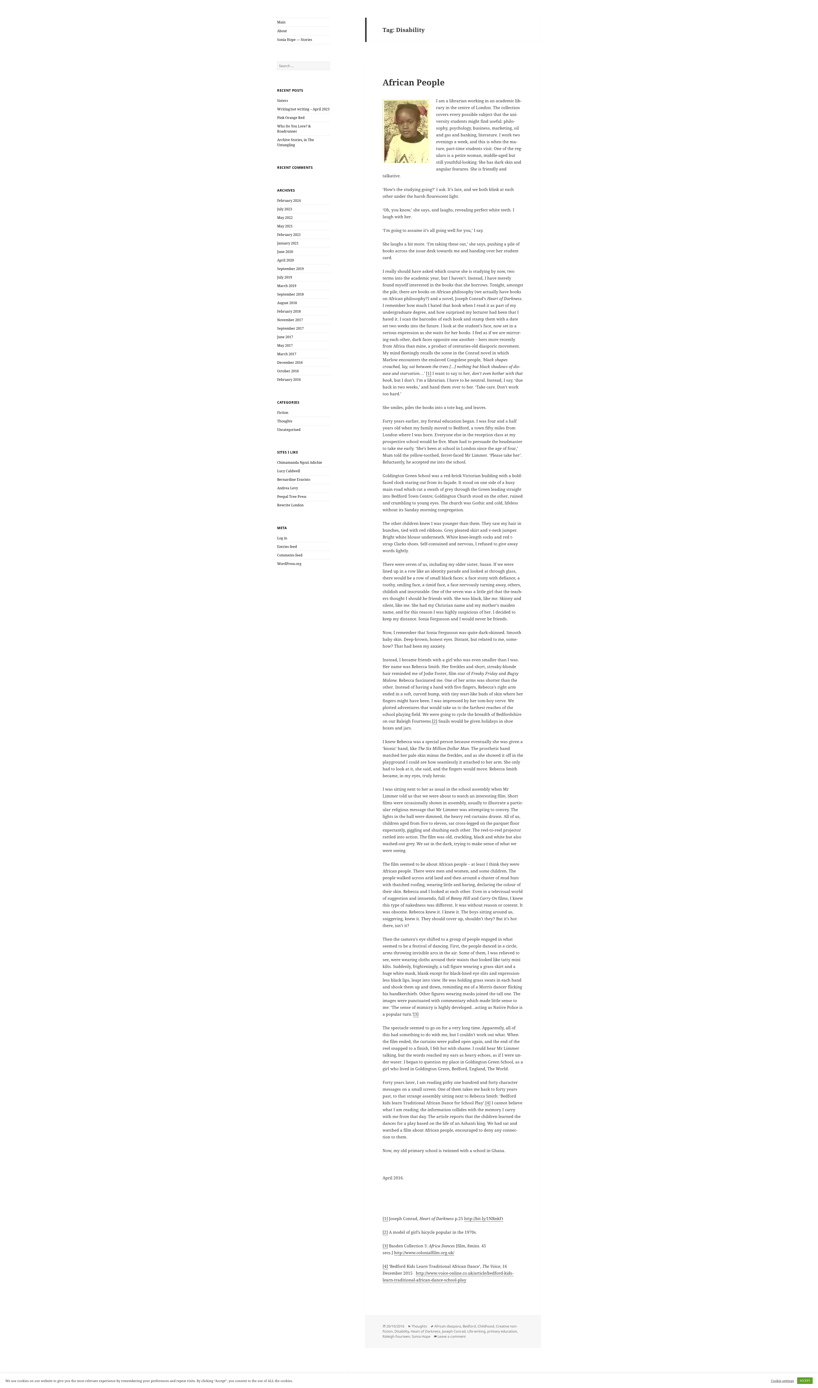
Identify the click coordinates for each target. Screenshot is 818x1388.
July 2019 (284, 277)
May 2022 (285, 217)
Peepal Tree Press (291, 496)
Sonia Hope (421, 1336)
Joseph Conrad (454, 1331)
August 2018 (287, 302)
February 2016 (289, 379)
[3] (416, 1014)
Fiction (282, 412)
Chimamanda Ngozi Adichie (299, 462)
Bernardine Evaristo (293, 479)
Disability (402, 1331)
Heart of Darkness (425, 1331)
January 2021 (288, 243)
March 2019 (286, 285)
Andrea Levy (287, 488)
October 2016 (288, 371)
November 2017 (290, 320)
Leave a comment (452, 1336)
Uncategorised (289, 429)
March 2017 (286, 354)
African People (414, 82)
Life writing (476, 1331)
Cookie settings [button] (782, 1381)
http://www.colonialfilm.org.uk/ (424, 1252)
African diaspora (447, 1326)
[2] (434, 721)
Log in (282, 538)
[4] (488, 1103)
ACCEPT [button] (805, 1380)
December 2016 (290, 362)
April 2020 (285, 260)
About (282, 31)
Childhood (486, 1326)
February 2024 (289, 200)
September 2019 (290, 268)
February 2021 (289, 234)
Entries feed (287, 546)
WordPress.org (289, 563)
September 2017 (290, 328)
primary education (502, 1331)
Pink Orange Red (291, 117)
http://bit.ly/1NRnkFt (483, 1218)
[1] (428, 373)
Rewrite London (290, 505)
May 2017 (285, 345)
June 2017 (285, 337)
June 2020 (285, 251)
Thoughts (284, 421)
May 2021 (285, 226)
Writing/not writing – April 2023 (303, 109)
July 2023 (284, 209)
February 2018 (289, 311)
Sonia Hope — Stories (294, 39)
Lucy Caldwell (288, 471)
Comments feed (289, 555)
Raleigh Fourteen (396, 1336)
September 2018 (290, 294)
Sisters (282, 100)
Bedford (469, 1326)
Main (281, 22)
